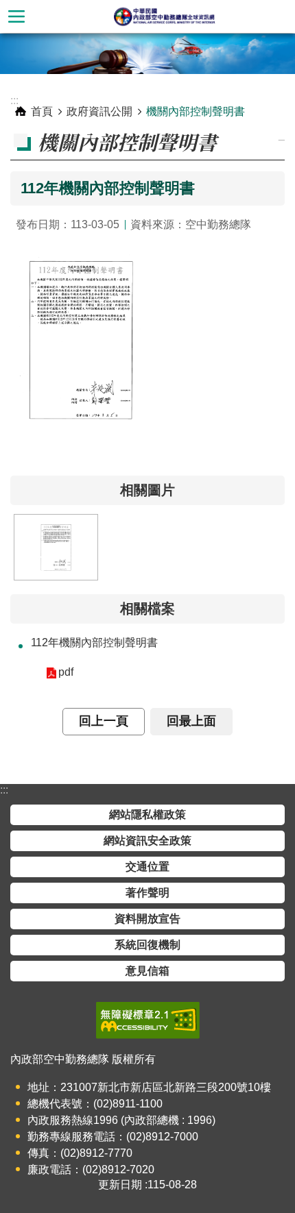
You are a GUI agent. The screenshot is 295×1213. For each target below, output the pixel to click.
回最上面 (191, 721)
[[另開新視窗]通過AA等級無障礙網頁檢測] (148, 1020)
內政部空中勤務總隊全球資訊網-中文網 (164, 16)
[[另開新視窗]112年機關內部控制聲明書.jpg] (56, 547)
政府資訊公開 (99, 111)
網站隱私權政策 (147, 814)
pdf (65, 672)
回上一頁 (103, 721)
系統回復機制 (147, 945)
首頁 (42, 111)
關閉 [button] (16, 16)
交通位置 (147, 866)
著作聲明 (147, 892)
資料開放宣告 (147, 918)
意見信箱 (147, 971)
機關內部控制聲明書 (195, 111)
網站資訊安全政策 (147, 840)
